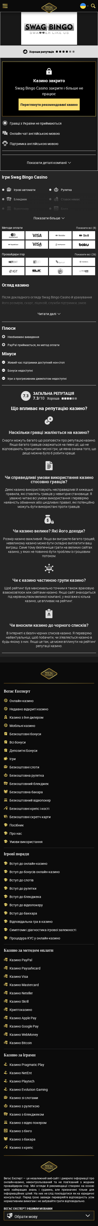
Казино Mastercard (24, 985)
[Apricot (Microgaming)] (60, 262)
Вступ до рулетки (23, 888)
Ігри (13, 759)
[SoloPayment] (60, 244)
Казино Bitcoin (21, 1043)
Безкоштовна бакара (26, 792)
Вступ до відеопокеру (26, 905)
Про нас (16, 833)
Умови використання (26, 841)
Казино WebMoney (24, 1034)
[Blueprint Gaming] (84, 271)
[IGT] (13, 271)
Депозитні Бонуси (23, 750)
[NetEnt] (13, 262)
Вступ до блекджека (25, 896)
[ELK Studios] (36, 271)
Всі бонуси (18, 742)
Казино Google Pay (24, 1026)
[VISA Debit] (36, 244)
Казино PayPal (21, 960)
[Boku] (84, 244)
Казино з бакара (22, 1139)
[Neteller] (60, 235)
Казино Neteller (21, 993)
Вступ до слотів (22, 880)
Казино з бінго (21, 1131)
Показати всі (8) (86, 228)
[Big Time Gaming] (60, 271)
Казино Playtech (22, 1081)
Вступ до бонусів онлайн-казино (35, 872)
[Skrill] (84, 235)
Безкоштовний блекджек (29, 783)
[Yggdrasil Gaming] (84, 262)
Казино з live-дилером (26, 717)
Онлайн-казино (22, 701)
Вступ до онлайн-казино (28, 863)
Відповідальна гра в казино (31, 921)
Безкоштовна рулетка (27, 775)
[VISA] (36, 235)
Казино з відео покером (28, 1122)
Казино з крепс (21, 1147)
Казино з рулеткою (24, 1106)
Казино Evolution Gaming (29, 1089)
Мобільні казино (22, 725)
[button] (49, 1215)
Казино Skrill (19, 1001)
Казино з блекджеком (27, 1114)
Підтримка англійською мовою (34, 144)
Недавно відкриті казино (29, 709)
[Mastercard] (13, 235)
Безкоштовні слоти (24, 767)
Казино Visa (19, 976)
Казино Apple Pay (23, 1018)
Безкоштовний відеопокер (30, 800)
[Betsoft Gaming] (36, 262)
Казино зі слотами (24, 1097)
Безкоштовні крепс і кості (29, 808)
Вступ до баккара (23, 913)
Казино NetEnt (21, 1073)
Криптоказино (21, 1009)
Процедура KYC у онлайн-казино (35, 938)
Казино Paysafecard (25, 968)
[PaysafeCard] (13, 244)
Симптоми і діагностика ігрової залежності (43, 930)
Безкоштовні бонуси (25, 734)
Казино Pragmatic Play (27, 1064)
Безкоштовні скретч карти (30, 817)
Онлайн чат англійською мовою (35, 133)
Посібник (17, 825)
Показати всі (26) (85, 254)
